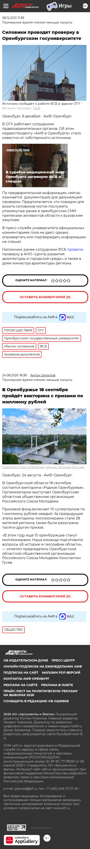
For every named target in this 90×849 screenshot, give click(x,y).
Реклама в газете (57, 685)
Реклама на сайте (20, 685)
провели (75, 249)
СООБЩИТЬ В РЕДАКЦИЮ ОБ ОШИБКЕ (36, 701)
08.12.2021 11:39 (13, 18)
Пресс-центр (63, 660)
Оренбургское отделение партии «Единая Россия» (43, 467)
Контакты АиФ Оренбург (26, 679)
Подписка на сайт (20, 673)
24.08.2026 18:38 (14, 375)
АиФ (36, 108)
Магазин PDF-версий (61, 673)
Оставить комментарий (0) (45, 297)
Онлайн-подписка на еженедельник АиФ (42, 666)
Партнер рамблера (41, 827)
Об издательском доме (25, 660)
